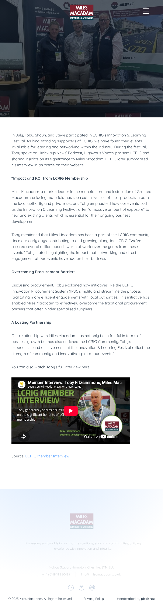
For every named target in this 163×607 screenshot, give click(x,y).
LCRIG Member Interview (47, 456)
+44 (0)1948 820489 (56, 574)
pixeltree (148, 599)
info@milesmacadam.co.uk (101, 574)
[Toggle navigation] (146, 11)
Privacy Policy (93, 599)
